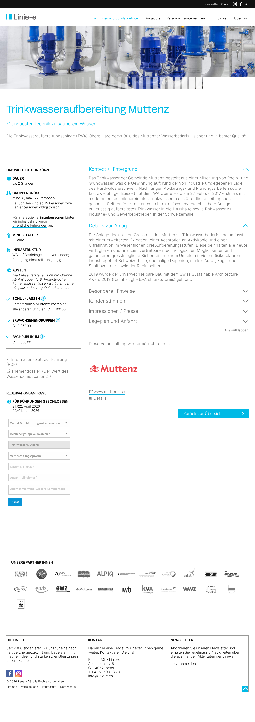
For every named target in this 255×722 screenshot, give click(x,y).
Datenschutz (68, 686)
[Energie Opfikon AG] (20, 592)
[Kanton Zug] (231, 592)
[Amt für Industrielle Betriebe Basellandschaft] (147, 577)
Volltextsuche (29, 686)
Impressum (49, 686)
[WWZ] (189, 592)
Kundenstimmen (107, 301)
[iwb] (168, 577)
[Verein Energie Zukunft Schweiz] (20, 577)
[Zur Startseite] (21, 17)
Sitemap (11, 686)
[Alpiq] (105, 577)
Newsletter (211, 4)
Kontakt (226, 4)
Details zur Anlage (109, 226)
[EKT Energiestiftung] (231, 577)
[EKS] (210, 577)
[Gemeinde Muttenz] (114, 369)
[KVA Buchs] (147, 592)
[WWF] (20, 607)
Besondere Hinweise (112, 291)
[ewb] (42, 592)
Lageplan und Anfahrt (113, 321)
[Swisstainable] (42, 577)
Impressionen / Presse (113, 311)
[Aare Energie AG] (63, 577)
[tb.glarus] (168, 592)
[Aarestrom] (84, 577)
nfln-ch (101, 676)
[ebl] (189, 577)
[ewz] (63, 592)
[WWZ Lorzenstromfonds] (210, 592)
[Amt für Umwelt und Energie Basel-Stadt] (126, 577)
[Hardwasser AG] (105, 592)
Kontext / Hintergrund (113, 169)
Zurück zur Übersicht (203, 413)
